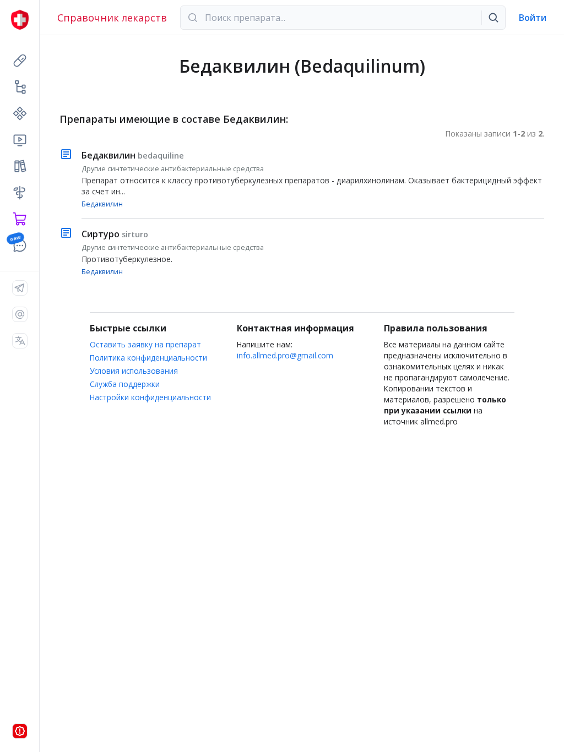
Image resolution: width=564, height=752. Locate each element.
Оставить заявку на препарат (145, 344)
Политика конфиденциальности (148, 357)
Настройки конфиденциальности (150, 397)
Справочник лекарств (112, 17)
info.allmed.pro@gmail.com (285, 355)
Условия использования (134, 371)
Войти (532, 18)
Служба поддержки (125, 384)
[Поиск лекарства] (493, 17)
